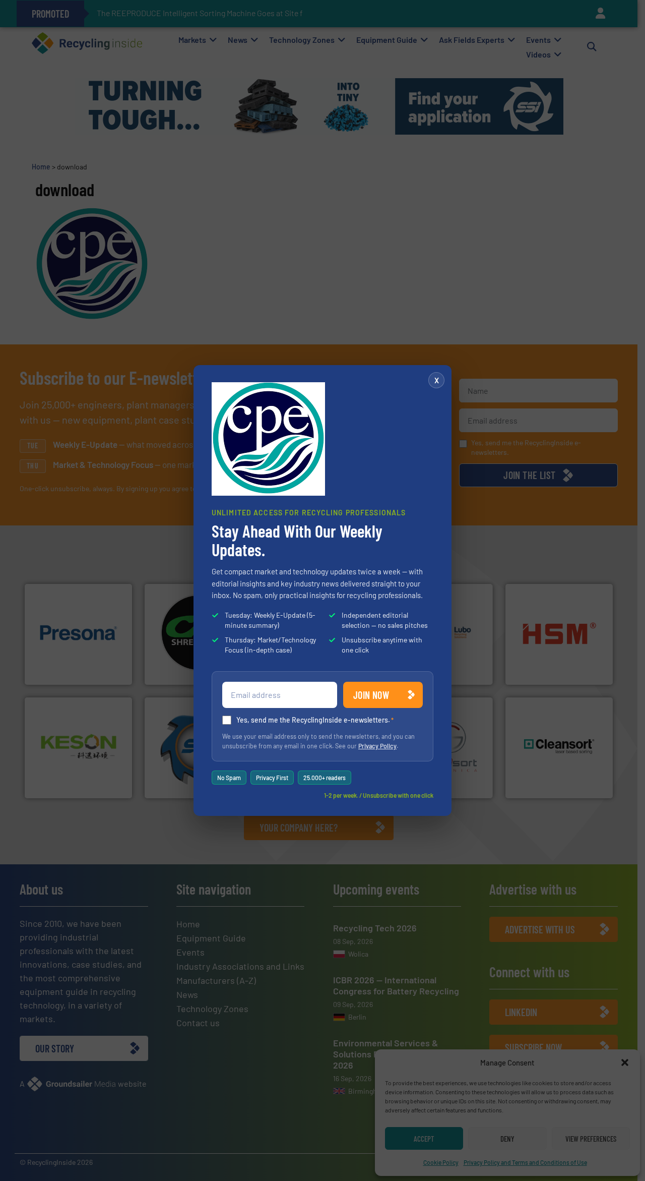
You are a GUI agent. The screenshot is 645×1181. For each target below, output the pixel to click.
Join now (371, 695)
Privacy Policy (377, 746)
